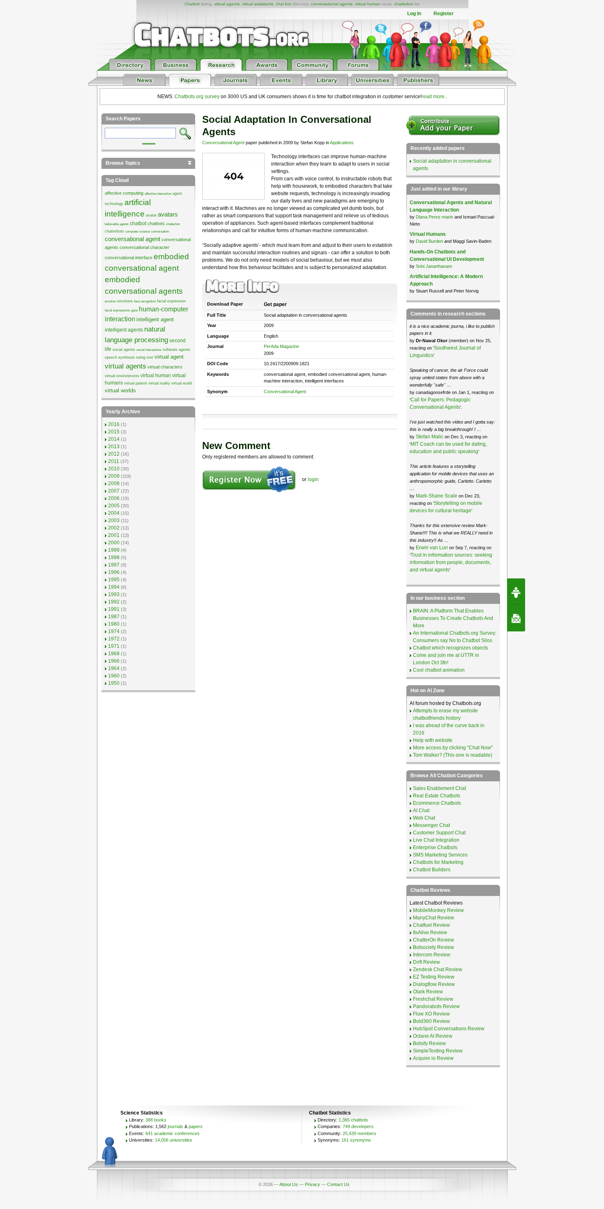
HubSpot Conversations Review (448, 1029)
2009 (114, 476)
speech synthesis (120, 357)
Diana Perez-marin (434, 216)
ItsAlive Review (430, 932)
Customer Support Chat (439, 833)
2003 (114, 520)
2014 (114, 439)
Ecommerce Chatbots (437, 803)
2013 (114, 446)
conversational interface (128, 257)
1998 (114, 557)
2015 (114, 432)
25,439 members (359, 1133)
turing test (144, 357)
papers (196, 1126)
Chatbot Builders (431, 870)
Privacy (312, 1184)
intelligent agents (124, 330)
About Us (288, 1184)
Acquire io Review (433, 1058)
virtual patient (135, 383)
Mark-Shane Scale (437, 496)
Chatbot (192, 4)
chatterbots (114, 231)
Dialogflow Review (434, 984)
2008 (114, 483)
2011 (113, 461)
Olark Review (428, 992)
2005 (114, 506)
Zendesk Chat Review (437, 969)
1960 (114, 676)
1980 (114, 624)
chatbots (156, 223)
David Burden (429, 241)
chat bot (283, 4)
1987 (114, 616)
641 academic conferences (172, 1133)
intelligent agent (155, 319)
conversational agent (132, 239)
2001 (114, 535)
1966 (114, 661)
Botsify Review (429, 1043)
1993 (114, 594)
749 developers (358, 1126)
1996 (114, 572)
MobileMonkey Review (438, 910)
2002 (114, 528)
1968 (114, 653)
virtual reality (159, 383)
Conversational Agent (223, 142)
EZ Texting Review (433, 977)
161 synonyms (356, 1140)
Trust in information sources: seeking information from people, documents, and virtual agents (451, 562)
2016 (114, 424)
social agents (124, 350)
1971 (114, 646)
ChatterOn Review (433, 940)
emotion (110, 301)
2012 (114, 454)
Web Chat (424, 818)
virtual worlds (120, 390)
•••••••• (148, 143)
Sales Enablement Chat (439, 788)
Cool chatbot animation (439, 670)
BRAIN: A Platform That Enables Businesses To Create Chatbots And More (453, 618)
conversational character (144, 247)
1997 (114, 565)
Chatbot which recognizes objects (450, 648)
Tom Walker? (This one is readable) (452, 755)
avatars (168, 214)
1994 (114, 587)
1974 (114, 631)
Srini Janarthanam (434, 266)
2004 (114, 513)
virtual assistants (257, 4)
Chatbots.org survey (197, 96)
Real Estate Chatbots (436, 796)
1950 (114, 683)
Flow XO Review (431, 1014)
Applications (342, 142)
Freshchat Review (433, 999)
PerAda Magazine (281, 346)
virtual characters (165, 366)
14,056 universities (173, 1140)
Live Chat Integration (436, 840)
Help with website (432, 740)
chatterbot (403, 4)
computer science (137, 231)
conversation (160, 231)
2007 (114, 491)
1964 (114, 668)
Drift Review (426, 962)
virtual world (181, 383)
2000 (114, 543)
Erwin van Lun (432, 547)
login (313, 479)
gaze (134, 310)
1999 (114, 550)
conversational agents (332, 4)
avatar (151, 215)
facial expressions (117, 310)
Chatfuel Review (431, 925)
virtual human (367, 4)
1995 (114, 580)
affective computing (124, 193)
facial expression (171, 301)
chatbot (138, 223)
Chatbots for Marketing (438, 862)
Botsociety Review (433, 947)
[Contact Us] (516, 618)
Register (443, 13)
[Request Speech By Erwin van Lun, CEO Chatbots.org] (516, 591)
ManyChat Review (433, 918)
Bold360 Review (431, 1021)
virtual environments (122, 376)
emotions (125, 301)
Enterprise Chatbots (435, 847)
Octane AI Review (432, 1036)
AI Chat (421, 810)
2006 (114, 498)
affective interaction (158, 194)
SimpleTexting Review (438, 1051)
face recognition (145, 301)
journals (175, 1126)
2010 (114, 469)
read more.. (434, 96)
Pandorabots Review (436, 1006)
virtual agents (227, 4)
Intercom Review (431, 955)
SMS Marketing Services (440, 855)
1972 (114, 639)
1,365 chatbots (353, 1119)
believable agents (117, 224)
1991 (114, 609)
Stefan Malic (430, 437)
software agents (176, 350)
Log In (414, 13)
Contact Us (338, 1184)
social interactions (148, 350)
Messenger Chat (431, 825)
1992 (114, 602)
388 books (155, 1119)
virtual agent (169, 357)
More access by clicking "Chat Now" (453, 748)
